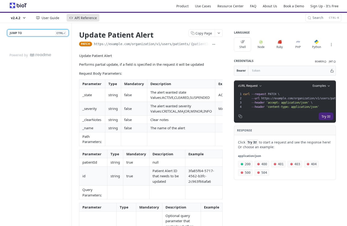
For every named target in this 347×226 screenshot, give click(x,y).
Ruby (279, 47)
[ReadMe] (40, 55)
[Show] (332, 71)
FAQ (253, 6)
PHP (298, 47)
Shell (242, 47)
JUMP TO (37, 33)
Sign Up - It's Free (324, 6)
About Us (270, 6)
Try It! (326, 116)
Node (261, 47)
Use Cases (203, 6)
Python (316, 47)
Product (182, 6)
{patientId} (201, 44)
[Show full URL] (214, 44)
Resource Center (230, 6)
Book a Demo (294, 6)
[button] (320, 61)
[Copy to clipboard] (220, 44)
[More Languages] (331, 44)
